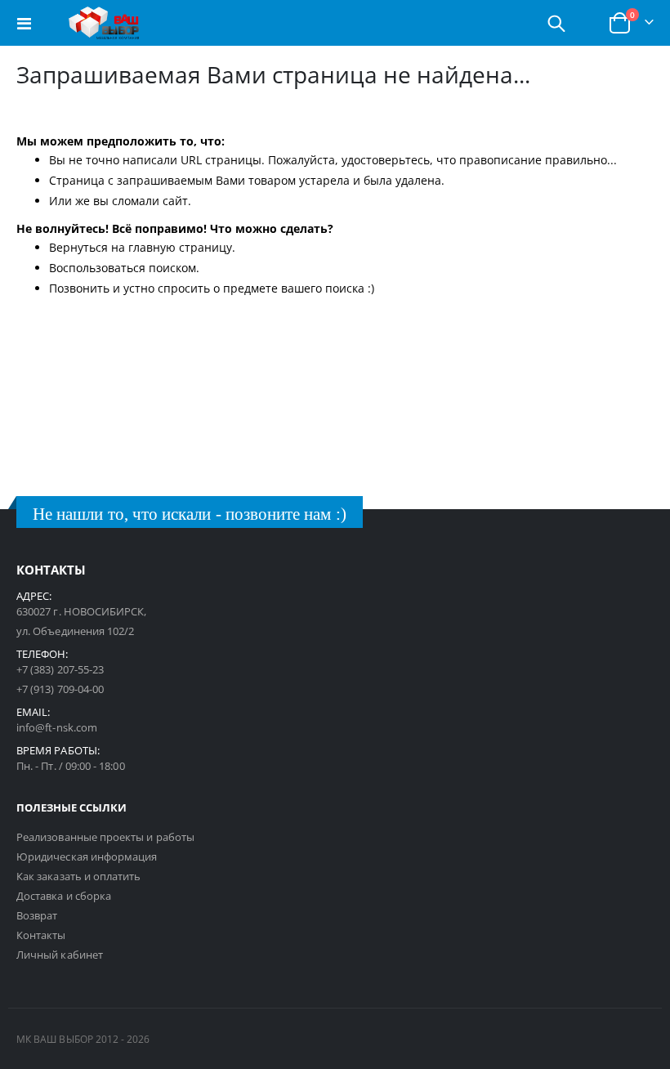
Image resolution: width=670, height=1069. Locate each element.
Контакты (41, 935)
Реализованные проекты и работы (105, 837)
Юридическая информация (86, 856)
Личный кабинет (59, 954)
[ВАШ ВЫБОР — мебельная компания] (103, 23)
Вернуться (78, 247)
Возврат (36, 915)
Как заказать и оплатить (78, 876)
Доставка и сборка (63, 895)
